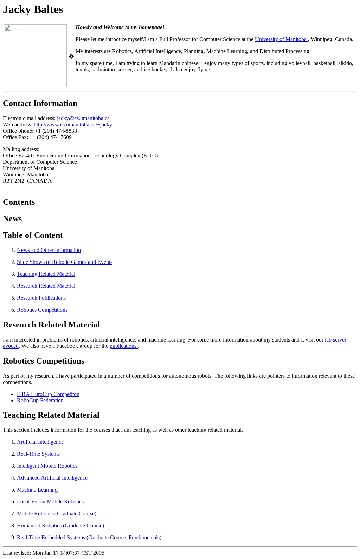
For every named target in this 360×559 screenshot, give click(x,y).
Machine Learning (37, 490)
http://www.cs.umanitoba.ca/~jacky (73, 125)
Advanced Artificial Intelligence (52, 478)
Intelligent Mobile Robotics (47, 466)
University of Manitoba (281, 39)
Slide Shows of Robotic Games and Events (64, 262)
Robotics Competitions (42, 310)
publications (124, 346)
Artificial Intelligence (40, 442)
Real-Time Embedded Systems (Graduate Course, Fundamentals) (89, 537)
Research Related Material (46, 286)
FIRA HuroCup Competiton (48, 394)
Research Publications (41, 298)
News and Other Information (49, 250)
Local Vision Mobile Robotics (50, 502)
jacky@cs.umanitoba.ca (83, 118)
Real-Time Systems (38, 454)
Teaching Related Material (46, 274)
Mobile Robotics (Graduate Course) (56, 513)
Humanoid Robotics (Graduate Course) (60, 525)
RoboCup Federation (40, 400)
